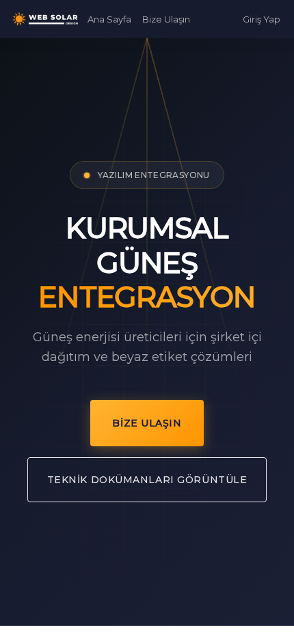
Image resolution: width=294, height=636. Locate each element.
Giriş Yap (261, 19)
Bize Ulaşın (166, 19)
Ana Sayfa (109, 19)
